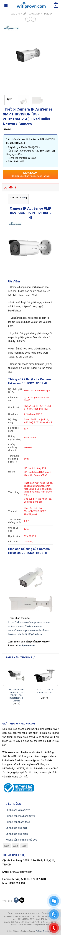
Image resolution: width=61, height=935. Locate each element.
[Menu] (6, 5)
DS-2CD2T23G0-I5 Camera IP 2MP (44, 691)
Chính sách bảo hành (17, 833)
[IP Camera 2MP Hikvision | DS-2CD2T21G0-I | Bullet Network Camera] (16, 675)
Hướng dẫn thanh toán (18, 822)
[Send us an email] (21, 900)
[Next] (53, 59)
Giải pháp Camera (31, 14)
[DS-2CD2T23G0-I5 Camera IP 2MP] (45, 675)
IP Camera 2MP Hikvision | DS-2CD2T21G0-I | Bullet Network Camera (16, 695)
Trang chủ (14, 14)
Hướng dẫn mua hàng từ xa (20, 816)
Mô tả (12, 187)
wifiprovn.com (27, 645)
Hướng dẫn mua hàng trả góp (21, 839)
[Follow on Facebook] (16, 900)
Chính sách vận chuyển (18, 810)
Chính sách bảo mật (16, 827)
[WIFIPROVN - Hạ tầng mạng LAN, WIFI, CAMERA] (30, 5)
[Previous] (8, 59)
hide (24, 197)
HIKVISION (47, 14)
